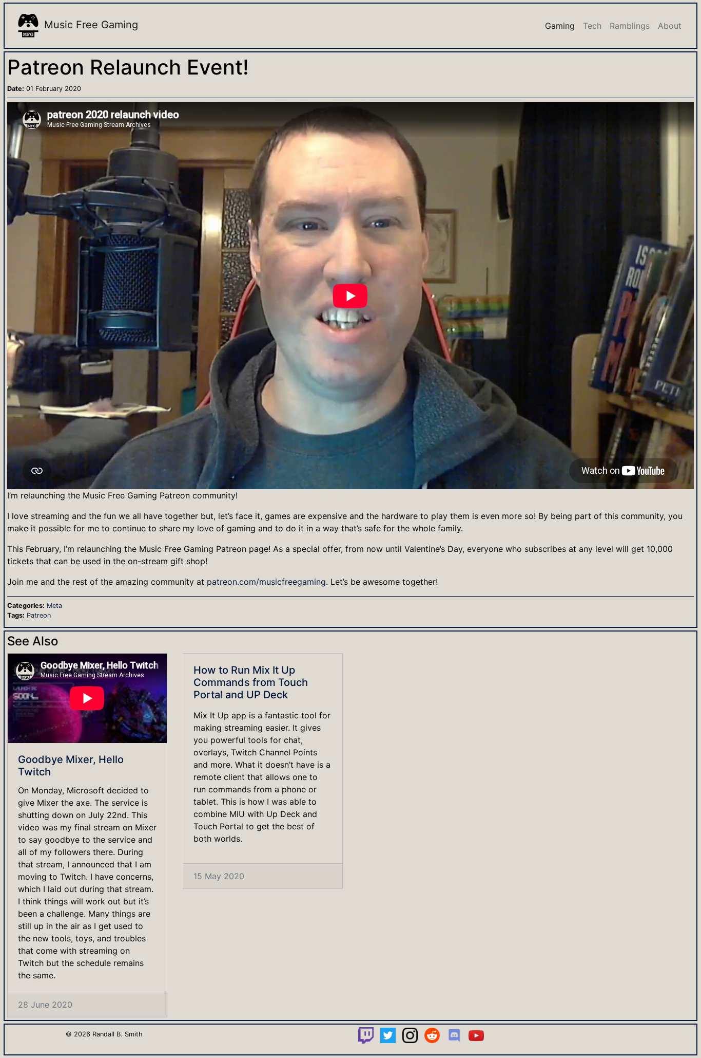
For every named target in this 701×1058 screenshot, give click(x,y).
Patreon (39, 615)
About (669, 26)
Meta (54, 605)
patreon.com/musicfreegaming (266, 582)
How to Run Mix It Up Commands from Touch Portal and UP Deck (250, 682)
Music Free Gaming (89, 24)
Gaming (560, 26)
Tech (592, 26)
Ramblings (630, 26)
